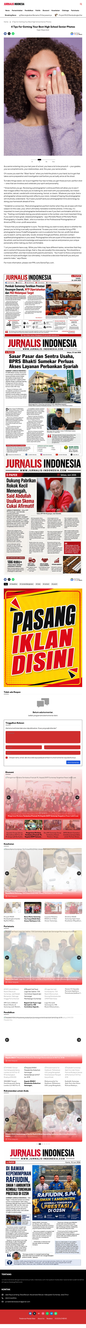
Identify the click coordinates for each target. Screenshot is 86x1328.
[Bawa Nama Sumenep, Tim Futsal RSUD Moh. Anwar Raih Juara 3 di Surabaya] (52, 15)
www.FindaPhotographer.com (29, 232)
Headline (14, 584)
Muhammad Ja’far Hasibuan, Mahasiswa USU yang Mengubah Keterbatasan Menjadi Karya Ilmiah (22, 1083)
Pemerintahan (12, 1131)
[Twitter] (9, 33)
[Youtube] (38, 1313)
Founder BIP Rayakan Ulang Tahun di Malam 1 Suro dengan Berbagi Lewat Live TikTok (63, 1005)
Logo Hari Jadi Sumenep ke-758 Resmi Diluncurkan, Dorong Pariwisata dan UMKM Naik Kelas (22, 1005)
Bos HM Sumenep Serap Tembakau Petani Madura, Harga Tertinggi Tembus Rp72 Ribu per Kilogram (23, 835)
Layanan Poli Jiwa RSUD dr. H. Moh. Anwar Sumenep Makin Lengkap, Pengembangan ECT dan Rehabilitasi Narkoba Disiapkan (21, 919)
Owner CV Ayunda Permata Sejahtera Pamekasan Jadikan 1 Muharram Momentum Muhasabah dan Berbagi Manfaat (42, 978)
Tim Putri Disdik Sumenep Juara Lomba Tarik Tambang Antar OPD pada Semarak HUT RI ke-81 (63, 1083)
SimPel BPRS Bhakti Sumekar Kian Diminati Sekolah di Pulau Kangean (61, 835)
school (47, 584)
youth (55, 584)
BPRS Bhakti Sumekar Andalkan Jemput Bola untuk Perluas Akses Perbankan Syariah (43, 816)
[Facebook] (5, 33)
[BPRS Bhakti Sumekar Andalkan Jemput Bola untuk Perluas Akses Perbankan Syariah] (43, 797)
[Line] (47, 1313)
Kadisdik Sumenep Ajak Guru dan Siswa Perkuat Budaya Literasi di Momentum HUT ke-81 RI (39, 1058)
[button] (81, 4)
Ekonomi (44, 813)
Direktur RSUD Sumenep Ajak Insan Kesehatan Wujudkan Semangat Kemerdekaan (36, 893)
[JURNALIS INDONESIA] (14, 4)
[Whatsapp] (13, 33)
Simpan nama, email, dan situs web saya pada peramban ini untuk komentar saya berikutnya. (42, 757)
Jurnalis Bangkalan (27, 584)
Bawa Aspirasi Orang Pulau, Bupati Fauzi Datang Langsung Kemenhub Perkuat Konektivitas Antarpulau (39, 1135)
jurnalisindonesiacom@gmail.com (17, 1302)
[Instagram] (43, 1313)
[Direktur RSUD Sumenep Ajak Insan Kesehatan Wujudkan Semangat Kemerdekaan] (43, 871)
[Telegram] (51, 1313)
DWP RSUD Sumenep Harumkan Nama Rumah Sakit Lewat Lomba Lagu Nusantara (63, 919)
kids (39, 584)
